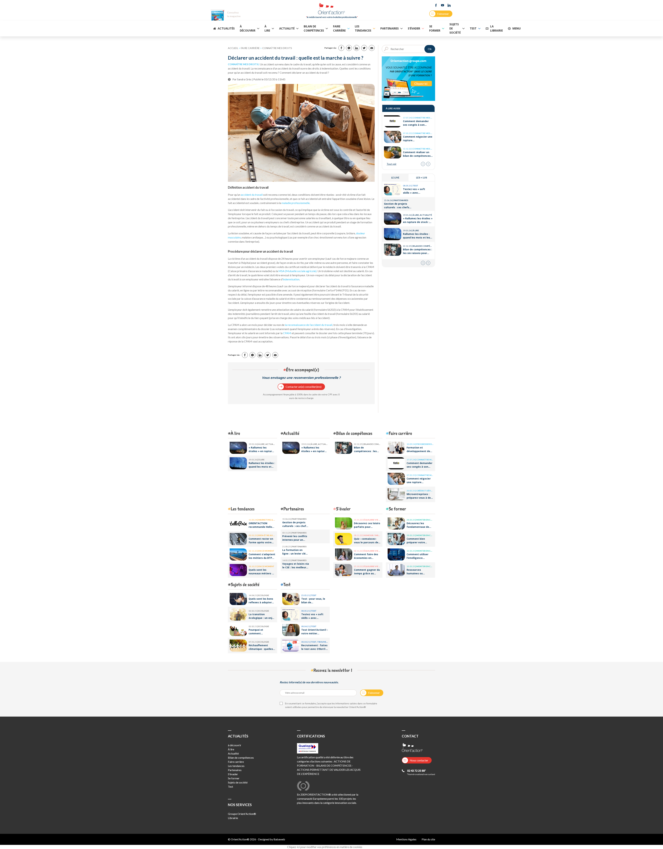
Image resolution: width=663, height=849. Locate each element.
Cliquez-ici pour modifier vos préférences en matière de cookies (324, 846)
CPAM (287, 333)
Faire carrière (339, 28)
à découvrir (247, 28)
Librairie (233, 818)
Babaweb (279, 839)
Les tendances (363, 28)
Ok (430, 49)
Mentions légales (406, 839)
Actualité (287, 28)
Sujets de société (455, 28)
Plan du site (428, 839)
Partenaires (389, 28)
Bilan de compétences (314, 28)
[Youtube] (442, 5)
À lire (267, 28)
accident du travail (252, 194)
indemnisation (291, 279)
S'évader (414, 28)
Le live (395, 177)
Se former (434, 28)
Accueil (233, 48)
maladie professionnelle (296, 202)
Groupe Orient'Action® (242, 813)
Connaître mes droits (277, 48)
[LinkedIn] (449, 5)
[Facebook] (436, 5)
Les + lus (421, 177)
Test (473, 28)
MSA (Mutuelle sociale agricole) (297, 271)
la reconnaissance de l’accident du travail (308, 324)
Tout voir (391, 163)
